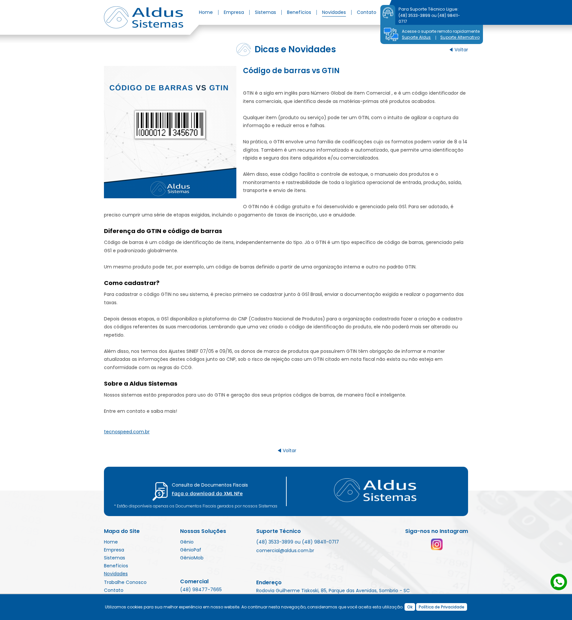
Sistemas (265, 12)
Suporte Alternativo (460, 37)
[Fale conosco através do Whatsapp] (558, 582)
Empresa (234, 12)
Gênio (187, 542)
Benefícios (299, 12)
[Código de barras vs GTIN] (170, 132)
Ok (409, 607)
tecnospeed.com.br (127, 431)
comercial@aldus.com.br (285, 550)
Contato (366, 12)
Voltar (461, 49)
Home (206, 12)
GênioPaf (190, 550)
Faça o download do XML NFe (207, 493)
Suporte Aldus (416, 37)
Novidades (334, 12)
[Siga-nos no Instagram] (437, 544)
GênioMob (192, 557)
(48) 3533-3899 (414, 15)
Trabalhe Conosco (125, 582)
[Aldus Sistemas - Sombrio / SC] (143, 17)
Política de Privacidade (441, 607)
